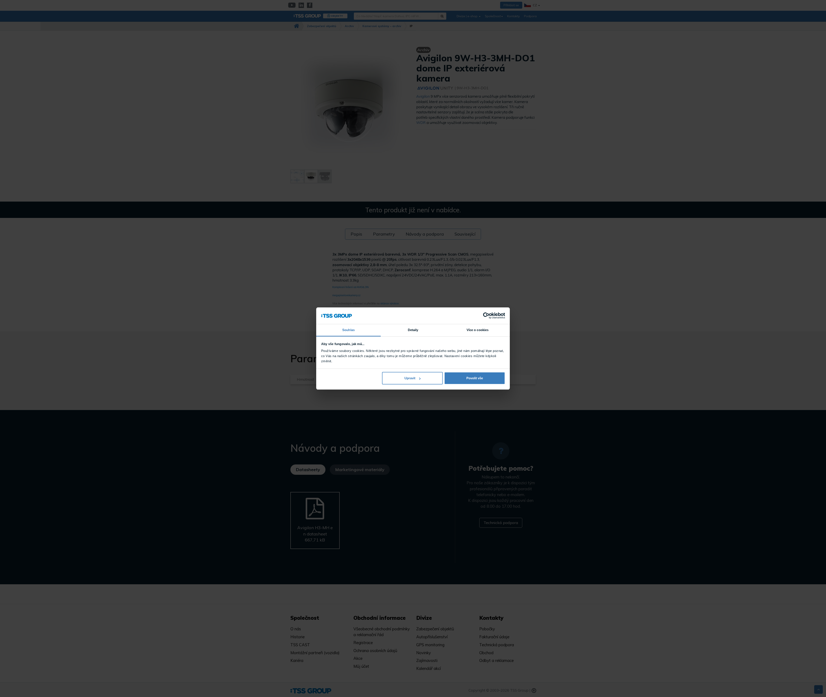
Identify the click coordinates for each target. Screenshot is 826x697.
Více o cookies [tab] (478, 330)
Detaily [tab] (413, 330)
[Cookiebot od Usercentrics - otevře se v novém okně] (486, 316)
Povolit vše (474, 378)
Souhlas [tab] (348, 330)
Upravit (409, 378)
